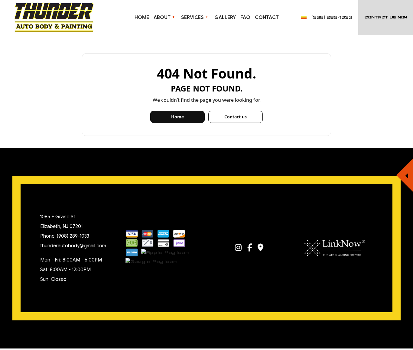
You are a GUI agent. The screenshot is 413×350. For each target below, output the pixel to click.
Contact (267, 17)
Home (142, 17)
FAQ (245, 17)
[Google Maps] (261, 248)
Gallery (225, 17)
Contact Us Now (386, 17)
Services (192, 17)
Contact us (235, 117)
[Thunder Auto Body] (54, 16)
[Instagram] (238, 248)
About (162, 17)
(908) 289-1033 (331, 17)
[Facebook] (249, 248)
